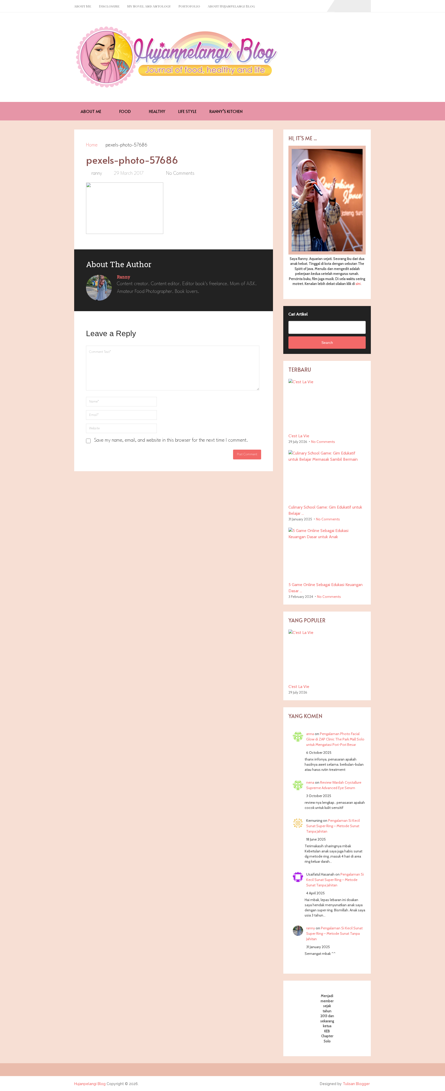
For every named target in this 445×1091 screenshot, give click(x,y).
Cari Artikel (298, 314)
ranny (96, 173)
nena (310, 782)
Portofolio (189, 6)
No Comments (180, 173)
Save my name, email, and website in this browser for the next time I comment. (171, 440)
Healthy (156, 111)
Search (327, 343)
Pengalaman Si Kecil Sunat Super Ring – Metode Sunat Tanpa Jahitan (333, 826)
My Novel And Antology (149, 6)
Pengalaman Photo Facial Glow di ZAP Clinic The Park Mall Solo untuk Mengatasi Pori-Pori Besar (335, 739)
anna (310, 733)
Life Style (187, 111)
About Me (82, 6)
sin (358, 284)
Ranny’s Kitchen (226, 111)
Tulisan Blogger (356, 1084)
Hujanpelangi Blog (90, 1084)
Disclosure (109, 6)
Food (124, 111)
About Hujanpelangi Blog (231, 6)
